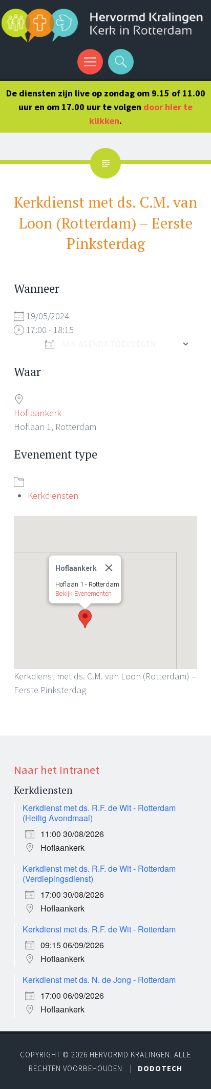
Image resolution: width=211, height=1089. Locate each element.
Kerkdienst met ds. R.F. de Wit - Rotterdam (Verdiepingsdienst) (99, 873)
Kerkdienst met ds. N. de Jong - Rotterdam (99, 979)
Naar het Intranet (56, 770)
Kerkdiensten (53, 495)
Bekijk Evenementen (83, 593)
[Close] (109, 567)
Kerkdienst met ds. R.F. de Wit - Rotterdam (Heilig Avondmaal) (99, 813)
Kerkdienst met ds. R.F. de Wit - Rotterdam (99, 929)
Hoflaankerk (37, 413)
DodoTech (160, 1068)
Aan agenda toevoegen (107, 344)
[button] (85, 618)
